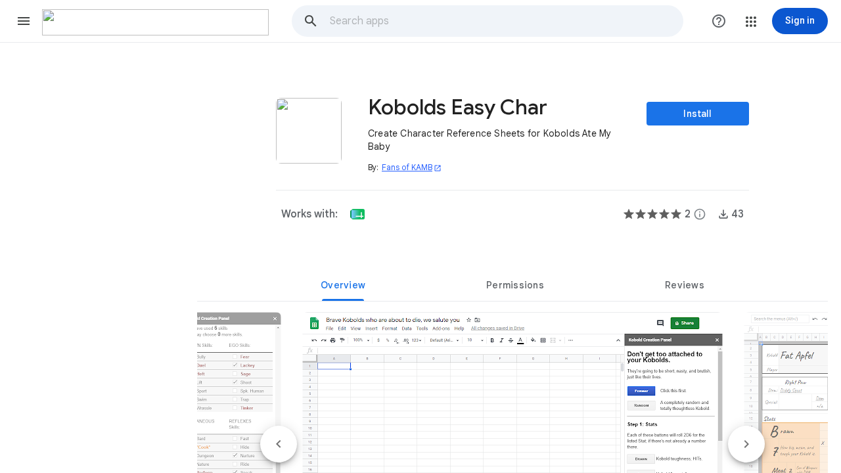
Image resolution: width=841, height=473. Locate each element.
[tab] (343, 285)
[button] (23, 21)
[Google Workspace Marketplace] (155, 22)
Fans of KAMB (412, 167)
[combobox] (506, 21)
